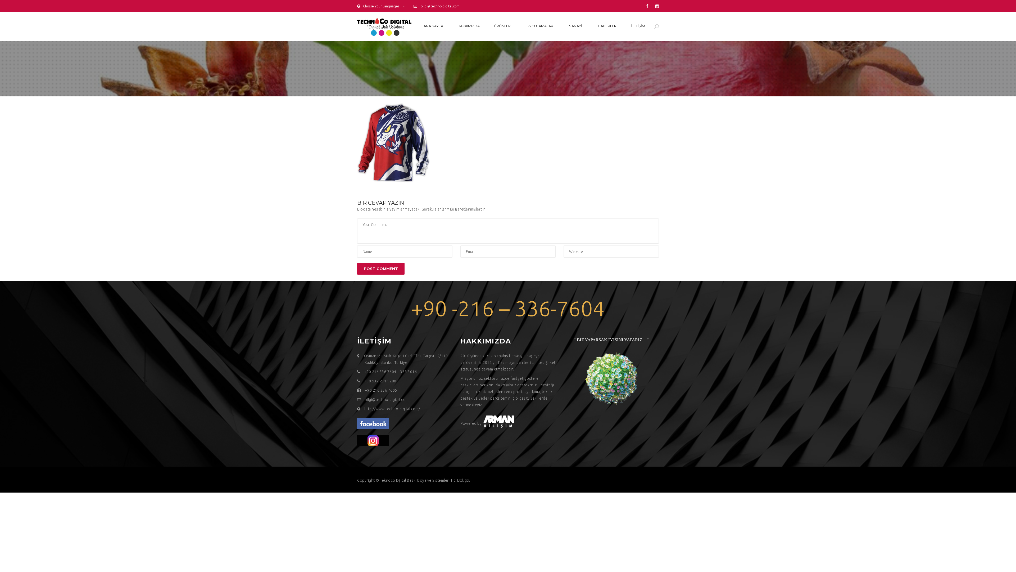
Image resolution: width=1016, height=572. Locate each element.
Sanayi (575, 26)
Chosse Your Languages (381, 6)
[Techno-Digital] (384, 26)
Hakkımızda (468, 26)
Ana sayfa (433, 26)
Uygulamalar (540, 26)
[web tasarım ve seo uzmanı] (373, 423)
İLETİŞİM (638, 26)
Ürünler (502, 26)
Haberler (607, 26)
